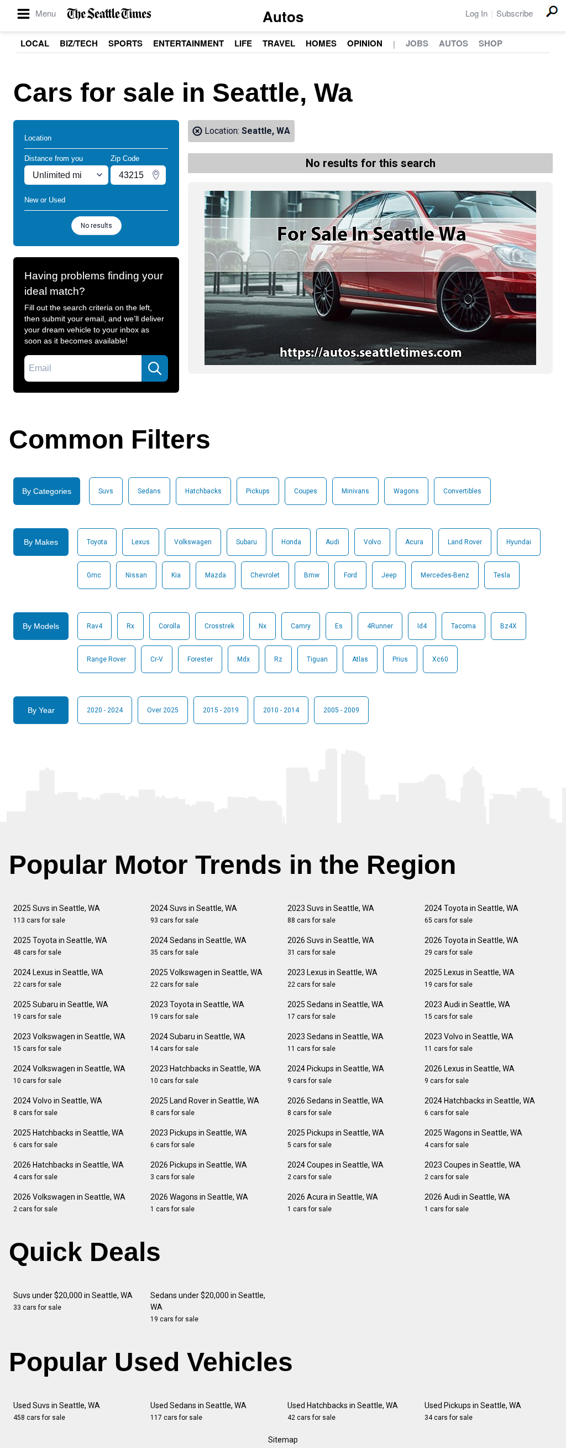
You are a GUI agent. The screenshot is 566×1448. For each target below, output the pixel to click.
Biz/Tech (79, 43)
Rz (278, 659)
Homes (321, 43)
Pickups (258, 491)
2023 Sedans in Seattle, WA (335, 1042)
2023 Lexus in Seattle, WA (332, 978)
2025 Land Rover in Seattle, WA (204, 1106)
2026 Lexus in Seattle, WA (469, 1074)
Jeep (388, 575)
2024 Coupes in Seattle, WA (335, 1170)
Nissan (136, 575)
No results (96, 226)
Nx (262, 626)
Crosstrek (219, 626)
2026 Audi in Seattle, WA (467, 1202)
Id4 (422, 626)
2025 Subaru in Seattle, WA (60, 1010)
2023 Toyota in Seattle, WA (197, 1010)
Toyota (97, 542)
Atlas (360, 659)
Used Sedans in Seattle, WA (198, 1411)
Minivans (355, 491)
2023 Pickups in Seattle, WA (198, 1138)
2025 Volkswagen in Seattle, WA (206, 978)
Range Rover (106, 659)
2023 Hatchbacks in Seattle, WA (205, 1074)
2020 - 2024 (105, 710)
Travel (279, 43)
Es (339, 626)
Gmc (94, 575)
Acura (414, 542)
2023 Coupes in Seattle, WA (472, 1170)
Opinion (364, 43)
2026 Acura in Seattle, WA (332, 1202)
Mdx (243, 659)
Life (243, 43)
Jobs (417, 43)
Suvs (105, 491)
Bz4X (508, 626)
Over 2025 (163, 710)
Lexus (141, 542)
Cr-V (156, 659)
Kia (176, 575)
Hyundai (518, 542)
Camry (301, 626)
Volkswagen (193, 542)
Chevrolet (265, 575)
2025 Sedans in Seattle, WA (335, 1010)
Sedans (149, 491)
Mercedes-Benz (445, 575)
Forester (200, 659)
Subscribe (514, 13)
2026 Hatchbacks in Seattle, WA (68, 1170)
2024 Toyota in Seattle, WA (471, 914)
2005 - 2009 (341, 710)
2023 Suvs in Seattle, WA (330, 914)
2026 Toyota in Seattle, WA (471, 946)
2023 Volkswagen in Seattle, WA (69, 1042)
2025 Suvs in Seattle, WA (56, 914)
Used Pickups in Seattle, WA (472, 1411)
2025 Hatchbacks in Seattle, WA (68, 1138)
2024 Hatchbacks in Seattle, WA (479, 1106)
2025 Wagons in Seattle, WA (473, 1138)
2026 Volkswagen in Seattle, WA (69, 1202)
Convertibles (462, 491)
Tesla (502, 575)
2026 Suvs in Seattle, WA (330, 946)
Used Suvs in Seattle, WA (56, 1411)
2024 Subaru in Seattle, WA (197, 1042)
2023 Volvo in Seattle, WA (468, 1042)
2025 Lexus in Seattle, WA (469, 978)
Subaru (246, 542)
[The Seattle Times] (109, 14)
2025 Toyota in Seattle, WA (60, 946)
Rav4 (94, 626)
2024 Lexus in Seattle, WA (58, 978)
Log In (476, 13)
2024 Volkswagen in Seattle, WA (69, 1074)
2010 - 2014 (281, 710)
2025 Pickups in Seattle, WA (335, 1138)
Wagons (406, 491)
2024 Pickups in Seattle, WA (335, 1074)
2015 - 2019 (221, 710)
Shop (490, 43)
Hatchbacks (203, 491)
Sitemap (283, 1439)
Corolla (169, 626)
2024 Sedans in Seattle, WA (198, 946)
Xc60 (440, 659)
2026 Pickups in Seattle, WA (198, 1170)
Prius (400, 659)
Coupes (305, 491)
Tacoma (463, 626)
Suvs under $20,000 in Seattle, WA (73, 1301)
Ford (350, 575)
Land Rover (465, 542)
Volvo (372, 542)
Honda (291, 542)
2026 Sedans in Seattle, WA (335, 1106)
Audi (332, 542)
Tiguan (317, 659)
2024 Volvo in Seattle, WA (57, 1106)
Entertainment (188, 43)
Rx (130, 626)
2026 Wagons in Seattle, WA (199, 1202)
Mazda (215, 575)
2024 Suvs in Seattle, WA (193, 914)
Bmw (311, 575)
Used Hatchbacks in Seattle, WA (342, 1411)
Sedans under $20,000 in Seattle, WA (207, 1307)
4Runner (380, 626)
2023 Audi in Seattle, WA (467, 1010)
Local (34, 43)
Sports (125, 43)
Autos (283, 16)
